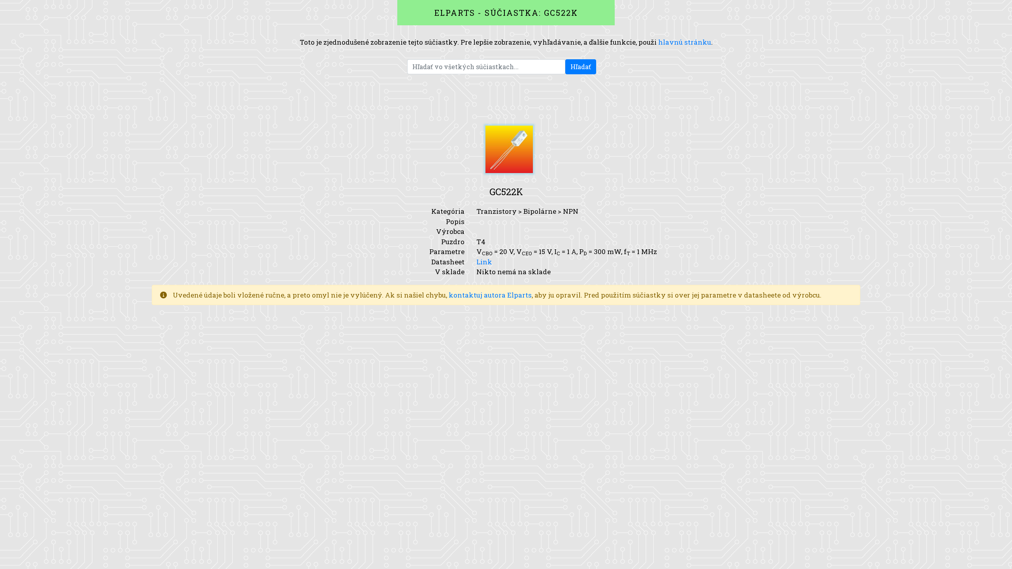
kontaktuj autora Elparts (490, 295)
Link (484, 261)
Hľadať (580, 66)
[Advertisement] (506, 100)
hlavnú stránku (684, 42)
